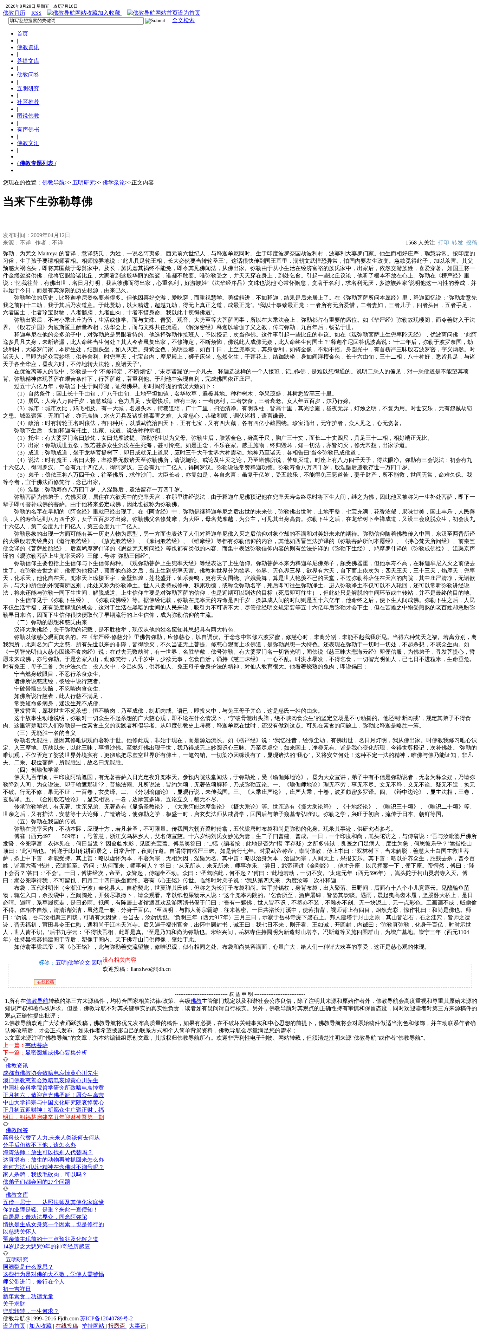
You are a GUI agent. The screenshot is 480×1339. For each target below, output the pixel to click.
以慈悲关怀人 (20, 1232)
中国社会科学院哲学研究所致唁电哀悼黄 (53, 1088)
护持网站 (94, 1326)
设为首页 (189, 13)
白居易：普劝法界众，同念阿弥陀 (45, 1217)
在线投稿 (45, 982)
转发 (457, 243)
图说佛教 (28, 116)
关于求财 (14, 1304)
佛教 (196, 1001)
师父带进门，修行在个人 (34, 1282)
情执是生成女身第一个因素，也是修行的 (53, 1224)
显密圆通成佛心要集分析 (56, 1053)
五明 (61, 963)
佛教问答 (28, 75)
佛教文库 (17, 1195)
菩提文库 (28, 61)
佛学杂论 (114, 182)
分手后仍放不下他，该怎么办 (39, 1145)
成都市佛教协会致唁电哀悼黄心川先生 (50, 1073)
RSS (36, 13)
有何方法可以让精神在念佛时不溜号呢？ (53, 1167)
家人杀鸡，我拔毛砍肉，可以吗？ (45, 1174)
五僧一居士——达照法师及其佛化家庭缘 (53, 1202)
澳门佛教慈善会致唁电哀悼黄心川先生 (50, 1080)
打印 (443, 243)
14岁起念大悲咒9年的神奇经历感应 (46, 1246)
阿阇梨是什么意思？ (28, 1267)
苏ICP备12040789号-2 (106, 1318)
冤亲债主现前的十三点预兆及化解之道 (50, 1239)
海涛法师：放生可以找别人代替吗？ (48, 1152)
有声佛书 (28, 129)
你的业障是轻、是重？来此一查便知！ (50, 1210)
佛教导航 (53, 182)
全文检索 (183, 20)
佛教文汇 (28, 143)
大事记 (137, 1326)
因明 (97, 963)
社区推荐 (28, 102)
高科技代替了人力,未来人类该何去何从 (51, 1138)
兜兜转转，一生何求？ (31, 1311)
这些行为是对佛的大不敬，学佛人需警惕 (53, 1274)
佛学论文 (79, 963)
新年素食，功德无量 (28, 1296)
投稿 (471, 243)
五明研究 (28, 88)
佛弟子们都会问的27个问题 (36, 1182)
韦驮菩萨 (36, 1045)
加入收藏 (110, 13)
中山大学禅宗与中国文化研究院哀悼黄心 (53, 1102)
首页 (22, 34)
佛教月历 (14, 13)
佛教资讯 (28, 47)
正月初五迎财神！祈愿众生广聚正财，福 (53, 1110)
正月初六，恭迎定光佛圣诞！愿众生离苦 (53, 1095)
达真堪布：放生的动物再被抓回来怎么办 (53, 1160)
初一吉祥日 (17, 1289)
